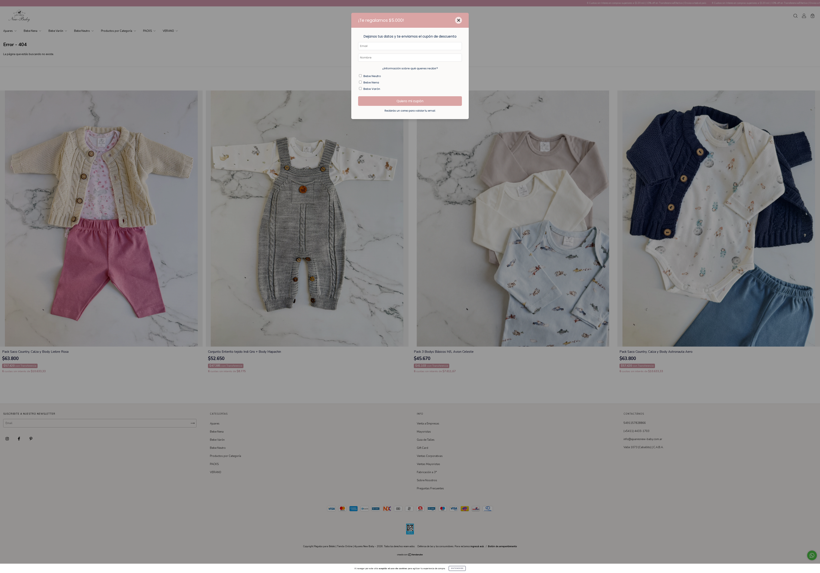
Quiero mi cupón (410, 101)
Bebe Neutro (372, 76)
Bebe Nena (371, 82)
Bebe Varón (371, 89)
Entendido (457, 568)
